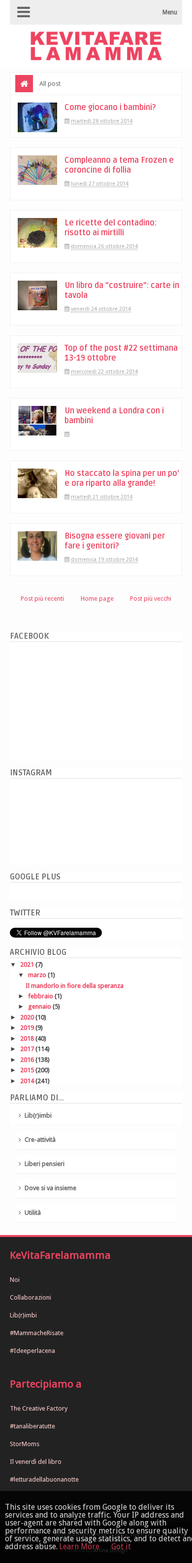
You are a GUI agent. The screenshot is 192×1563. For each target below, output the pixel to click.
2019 (27, 1027)
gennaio (40, 1006)
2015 (27, 1070)
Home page (97, 598)
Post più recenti (42, 598)
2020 (27, 1017)
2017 (27, 1049)
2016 (27, 1059)
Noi (15, 1279)
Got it (121, 1546)
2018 (27, 1038)
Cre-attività (40, 1139)
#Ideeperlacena (32, 1350)
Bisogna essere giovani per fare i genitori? (114, 541)
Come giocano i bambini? (110, 107)
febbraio (41, 996)
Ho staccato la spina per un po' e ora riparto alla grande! (121, 478)
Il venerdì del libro (36, 1461)
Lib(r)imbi (38, 1115)
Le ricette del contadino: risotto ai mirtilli (110, 228)
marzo (38, 975)
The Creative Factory (38, 1408)
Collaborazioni (30, 1297)
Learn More (79, 1546)
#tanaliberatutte (32, 1426)
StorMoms (24, 1444)
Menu (169, 12)
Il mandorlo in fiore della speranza (75, 985)
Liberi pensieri (44, 1163)
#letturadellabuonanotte (44, 1479)
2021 (27, 964)
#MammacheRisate (37, 1333)
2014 (27, 1081)
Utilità (33, 1212)
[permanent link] (70, 434)
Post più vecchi (150, 598)
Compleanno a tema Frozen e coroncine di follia (119, 165)
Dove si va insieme (50, 1188)
